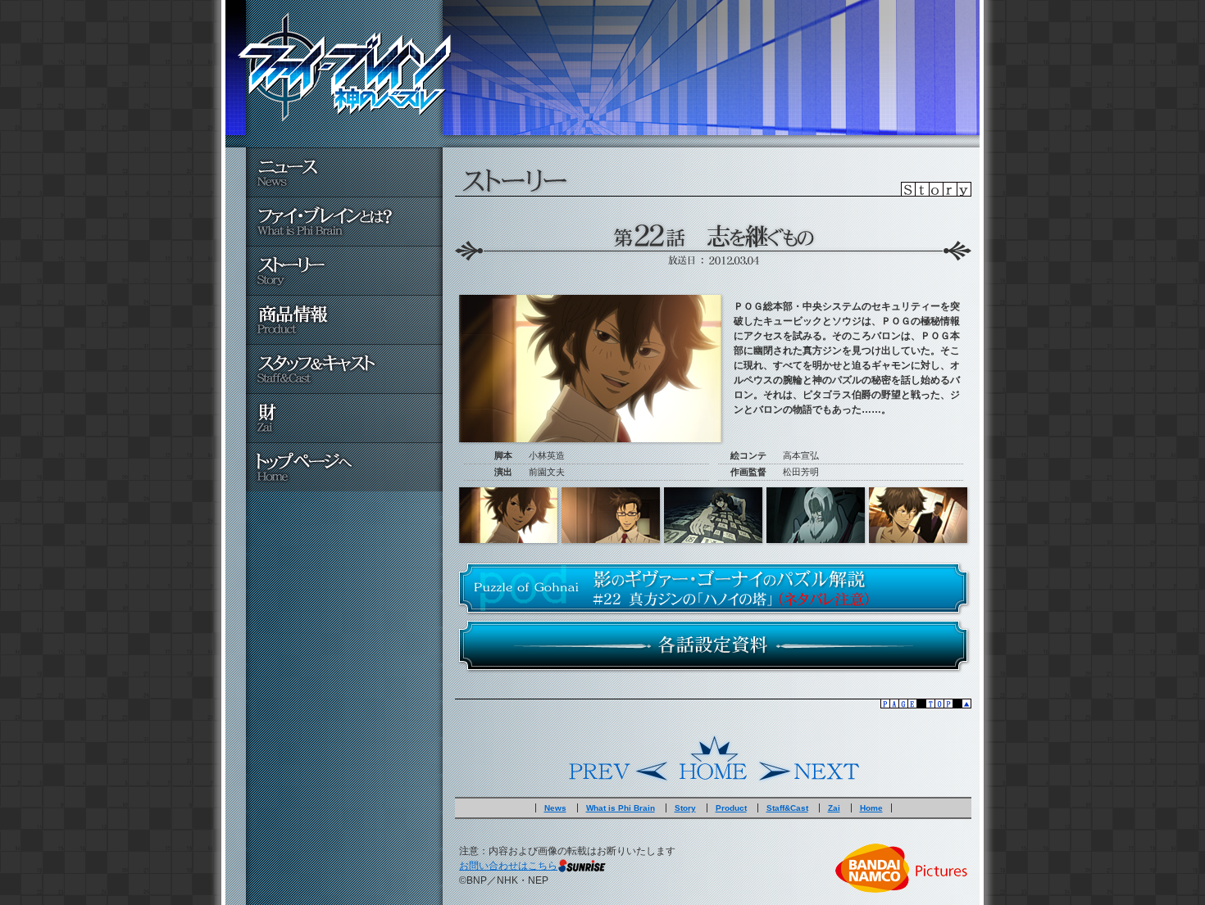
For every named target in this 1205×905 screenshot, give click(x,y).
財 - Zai (344, 417)
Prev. (619, 758)
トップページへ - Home (344, 466)
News (555, 807)
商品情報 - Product (344, 319)
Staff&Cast (787, 807)
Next (807, 758)
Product (731, 807)
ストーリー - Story (344, 270)
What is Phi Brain (620, 807)
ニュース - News (344, 172)
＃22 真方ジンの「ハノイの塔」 (713, 588)
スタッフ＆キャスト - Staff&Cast (344, 368)
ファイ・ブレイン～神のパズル (344, 66)
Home (713, 758)
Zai (834, 807)
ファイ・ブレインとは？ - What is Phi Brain (344, 221)
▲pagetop (713, 703)
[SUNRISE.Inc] (582, 865)
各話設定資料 (713, 645)
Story (685, 807)
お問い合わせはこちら (508, 865)
